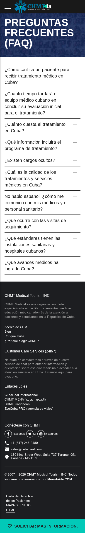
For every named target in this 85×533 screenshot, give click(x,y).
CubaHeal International (21, 395)
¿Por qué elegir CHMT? (22, 341)
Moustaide (55, 479)
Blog (8, 331)
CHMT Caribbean (17, 404)
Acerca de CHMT (17, 327)
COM (68, 479)
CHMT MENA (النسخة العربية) (25, 399)
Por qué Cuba (14, 336)
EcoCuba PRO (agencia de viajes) (29, 408)
